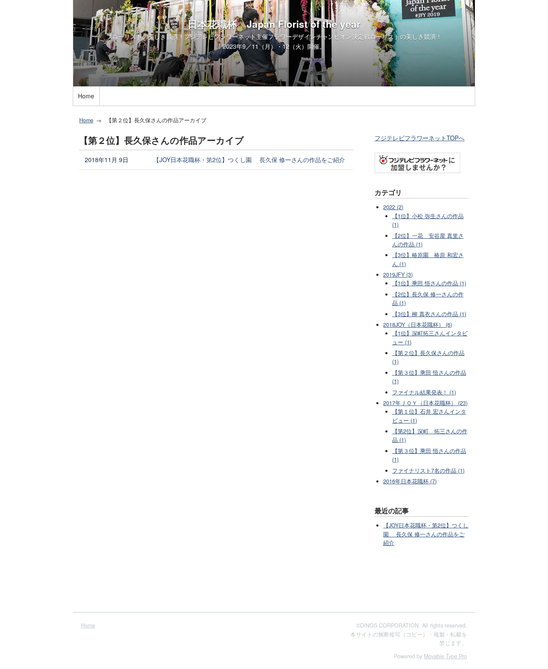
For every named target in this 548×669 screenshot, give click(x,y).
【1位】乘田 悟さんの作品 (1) (429, 283)
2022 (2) (393, 207)
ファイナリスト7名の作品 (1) (428, 470)
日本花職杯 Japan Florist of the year (274, 24)
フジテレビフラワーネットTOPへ (420, 137)
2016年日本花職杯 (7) (410, 481)
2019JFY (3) (398, 274)
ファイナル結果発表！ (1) (424, 392)
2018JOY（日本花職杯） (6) (417, 325)
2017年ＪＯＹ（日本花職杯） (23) (425, 403)
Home (86, 96)
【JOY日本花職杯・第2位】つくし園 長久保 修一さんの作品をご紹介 (249, 159)
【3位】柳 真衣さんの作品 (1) (429, 314)
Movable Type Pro (445, 656)
